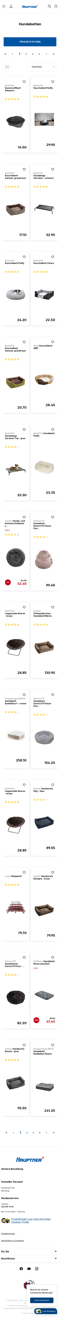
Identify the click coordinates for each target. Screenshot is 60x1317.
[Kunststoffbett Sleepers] (16, 122)
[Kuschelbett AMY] (44, 380)
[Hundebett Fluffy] (44, 467)
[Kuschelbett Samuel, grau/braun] (16, 210)
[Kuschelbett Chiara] (44, 295)
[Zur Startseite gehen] (30, 6)
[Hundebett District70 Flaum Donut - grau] (44, 737)
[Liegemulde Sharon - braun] (16, 647)
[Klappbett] (16, 908)
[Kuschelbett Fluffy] (44, 119)
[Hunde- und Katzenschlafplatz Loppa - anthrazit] (16, 557)
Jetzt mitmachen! (42, 1300)
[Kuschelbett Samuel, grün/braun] (16, 382)
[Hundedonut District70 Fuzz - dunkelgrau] (16, 998)
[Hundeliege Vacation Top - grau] (16, 470)
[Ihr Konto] (11, 6)
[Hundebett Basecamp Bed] (44, 995)
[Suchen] (49, 6)
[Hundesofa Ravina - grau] (16, 1083)
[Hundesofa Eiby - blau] (44, 823)
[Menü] (4, 6)
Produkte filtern (30, 41)
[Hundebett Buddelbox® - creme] (16, 735)
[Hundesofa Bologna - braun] (44, 910)
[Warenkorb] (55, 6)
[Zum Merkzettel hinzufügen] (24, 82)
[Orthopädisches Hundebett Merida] (44, 647)
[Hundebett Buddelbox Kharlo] (44, 1085)
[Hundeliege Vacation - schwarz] (44, 210)
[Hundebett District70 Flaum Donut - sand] (44, 560)
